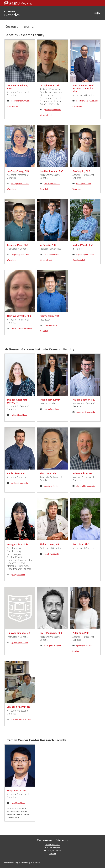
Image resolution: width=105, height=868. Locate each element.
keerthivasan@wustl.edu (87, 100)
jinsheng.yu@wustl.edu (21, 719)
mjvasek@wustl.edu (85, 254)
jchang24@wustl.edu (20, 183)
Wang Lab (11, 189)
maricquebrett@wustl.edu (54, 645)
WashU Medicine (52, 844)
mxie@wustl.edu (18, 803)
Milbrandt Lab (46, 115)
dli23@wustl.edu (83, 183)
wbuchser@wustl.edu (85, 412)
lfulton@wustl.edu (19, 415)
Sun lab (75, 651)
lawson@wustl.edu (52, 183)
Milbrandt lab (13, 106)
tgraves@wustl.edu (19, 642)
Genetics (12, 15)
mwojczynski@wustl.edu (21, 328)
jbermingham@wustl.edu (22, 100)
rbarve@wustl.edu (51, 409)
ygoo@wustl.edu (18, 574)
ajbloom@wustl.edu (52, 109)
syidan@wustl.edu (84, 645)
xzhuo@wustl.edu (51, 325)
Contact (52, 853)
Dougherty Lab (78, 260)
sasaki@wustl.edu (51, 254)
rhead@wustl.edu (51, 554)
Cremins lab (77, 106)
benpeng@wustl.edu (20, 254)
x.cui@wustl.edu (50, 486)
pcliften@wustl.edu (19, 483)
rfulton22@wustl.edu (85, 486)
